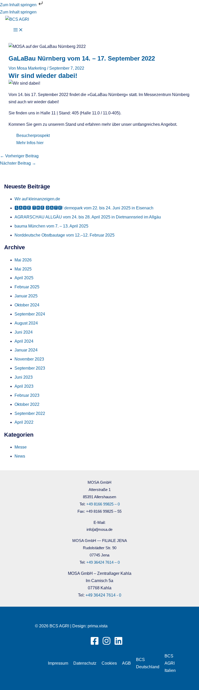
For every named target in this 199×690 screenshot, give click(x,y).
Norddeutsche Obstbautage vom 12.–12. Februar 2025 (65, 235)
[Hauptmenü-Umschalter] (18, 30)
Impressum (58, 663)
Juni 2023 (24, 377)
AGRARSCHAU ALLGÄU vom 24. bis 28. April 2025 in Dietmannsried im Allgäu (88, 217)
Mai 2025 (23, 269)
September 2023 (30, 368)
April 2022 (24, 422)
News (20, 456)
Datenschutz (84, 663)
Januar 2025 (26, 296)
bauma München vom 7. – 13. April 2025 (51, 226)
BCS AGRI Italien (170, 663)
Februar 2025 (27, 287)
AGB (126, 663)
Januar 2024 (26, 350)
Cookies (109, 663)
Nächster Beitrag (18, 163)
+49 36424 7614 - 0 (103, 595)
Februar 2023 (27, 395)
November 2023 (29, 359)
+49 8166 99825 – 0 (103, 504)
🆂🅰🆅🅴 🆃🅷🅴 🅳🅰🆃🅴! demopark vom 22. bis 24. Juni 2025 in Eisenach (84, 208)
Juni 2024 (24, 332)
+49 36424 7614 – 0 (103, 562)
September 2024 (30, 314)
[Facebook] (94, 644)
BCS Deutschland (147, 663)
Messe (21, 447)
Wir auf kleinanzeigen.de (37, 199)
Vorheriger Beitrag (19, 156)
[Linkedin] (118, 644)
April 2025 (24, 278)
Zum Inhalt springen (19, 5)
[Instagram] (106, 644)
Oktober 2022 (27, 404)
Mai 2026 (23, 260)
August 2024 (26, 323)
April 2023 (24, 386)
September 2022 (30, 413)
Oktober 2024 (27, 305)
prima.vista (98, 625)
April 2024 (24, 341)
